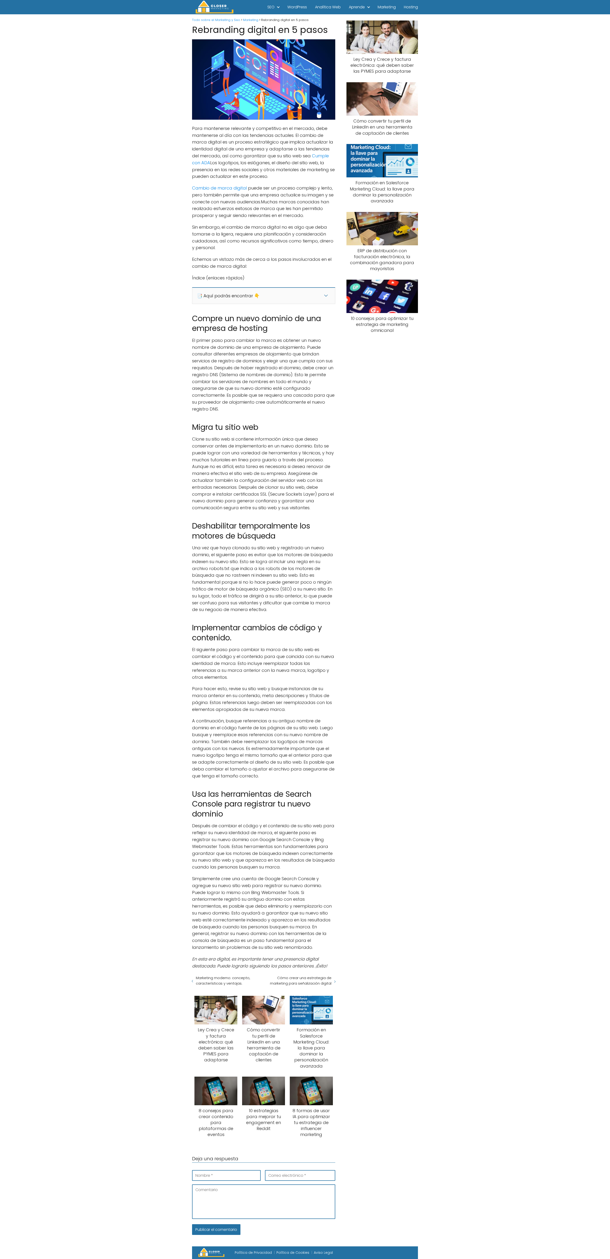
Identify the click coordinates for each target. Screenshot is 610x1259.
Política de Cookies (292, 1252)
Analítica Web (328, 7)
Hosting (411, 7)
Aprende (357, 7)
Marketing (387, 7)
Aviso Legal (323, 1252)
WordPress (297, 7)
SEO (270, 7)
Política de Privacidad (253, 1252)
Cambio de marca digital (219, 188)
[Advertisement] (382, 416)
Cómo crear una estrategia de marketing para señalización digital (300, 980)
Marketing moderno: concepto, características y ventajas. (223, 980)
